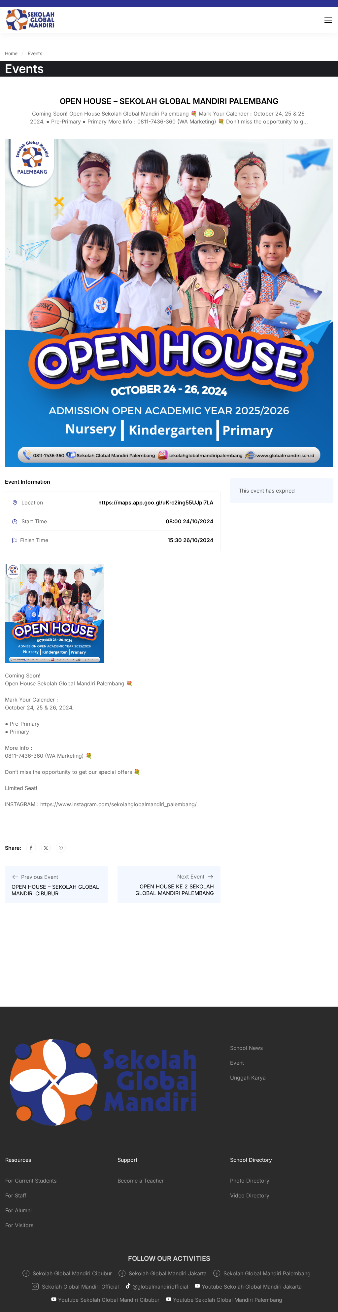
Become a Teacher (141, 1180)
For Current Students (30, 1180)
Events (35, 53)
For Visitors (19, 1225)
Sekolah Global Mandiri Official (79, 1286)
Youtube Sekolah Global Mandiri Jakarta (251, 1286)
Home (11, 53)
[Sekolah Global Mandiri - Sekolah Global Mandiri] (30, 20)
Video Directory (249, 1195)
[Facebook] (31, 848)
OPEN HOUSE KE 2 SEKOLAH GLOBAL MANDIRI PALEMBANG (174, 889)
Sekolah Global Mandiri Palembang (266, 1273)
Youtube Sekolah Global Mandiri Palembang (226, 1299)
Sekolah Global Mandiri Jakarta (167, 1273)
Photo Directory (249, 1180)
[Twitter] (46, 848)
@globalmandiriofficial (159, 1286)
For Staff (15, 1195)
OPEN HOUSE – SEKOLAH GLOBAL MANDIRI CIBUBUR (55, 890)
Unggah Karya (248, 1077)
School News (246, 1048)
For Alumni (18, 1210)
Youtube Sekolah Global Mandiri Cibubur (107, 1299)
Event (237, 1062)
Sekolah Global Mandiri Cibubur (71, 1273)
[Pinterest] (61, 848)
